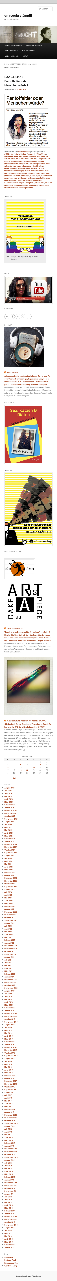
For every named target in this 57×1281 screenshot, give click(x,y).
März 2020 (8, 1005)
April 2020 (8, 1002)
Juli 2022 (8, 926)
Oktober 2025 (9, 816)
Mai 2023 (8, 897)
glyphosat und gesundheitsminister (22, 173)
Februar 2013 (9, 1244)
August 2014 (9, 1194)
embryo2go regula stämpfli (27, 166)
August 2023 (9, 889)
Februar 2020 (9, 1007)
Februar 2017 (9, 1109)
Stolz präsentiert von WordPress (28, 1276)
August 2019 (9, 1024)
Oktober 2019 (9, 1019)
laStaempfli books (28, 51)
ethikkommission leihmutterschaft (17, 168)
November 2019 (10, 1016)
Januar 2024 (9, 875)
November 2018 (10, 1050)
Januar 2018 (9, 1078)
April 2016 (8, 1137)
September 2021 (10, 954)
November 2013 (10, 1219)
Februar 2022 (9, 940)
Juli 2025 (8, 824)
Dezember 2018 (10, 1047)
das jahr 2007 (24, 163)
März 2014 (8, 1208)
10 (7, 767)
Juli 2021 (8, 960)
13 (27, 767)
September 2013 (10, 1225)
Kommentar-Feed (11, 1263)
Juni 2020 (8, 996)
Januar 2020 (9, 1010)
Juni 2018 (8, 1064)
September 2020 (10, 988)
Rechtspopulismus (11, 183)
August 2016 (9, 1126)
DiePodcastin (12, 373)
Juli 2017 (8, 1095)
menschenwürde (10, 178)
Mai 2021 (8, 965)
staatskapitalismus (26, 187)
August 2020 (9, 990)
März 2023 (8, 903)
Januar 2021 (9, 976)
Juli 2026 (8, 790)
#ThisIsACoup (41, 154)
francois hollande (37, 171)
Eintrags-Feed (10, 1260)
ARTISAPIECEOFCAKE (15, 629)
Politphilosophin (24, 180)
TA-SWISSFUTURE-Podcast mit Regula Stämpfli (26, 721)
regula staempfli (25, 183)
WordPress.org (10, 1265)
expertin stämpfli (37, 168)
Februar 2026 (9, 804)
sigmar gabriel (19, 185)
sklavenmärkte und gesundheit (37, 185)
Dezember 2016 (10, 1115)
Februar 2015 (9, 1177)
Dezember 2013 (10, 1216)
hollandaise (40, 173)
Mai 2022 (8, 931)
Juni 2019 (8, 1030)
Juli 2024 (8, 858)
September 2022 (10, 920)
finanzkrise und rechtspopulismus (17, 171)
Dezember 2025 (10, 810)
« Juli (14, 778)
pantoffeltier (40, 178)
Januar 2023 (9, 909)
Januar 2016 (9, 1146)
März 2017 (8, 1106)
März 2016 (8, 1140)
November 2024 (10, 847)
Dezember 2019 (10, 1013)
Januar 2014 (9, 1213)
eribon (40, 166)
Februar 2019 (9, 1041)
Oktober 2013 (9, 1222)
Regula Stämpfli (38, 183)
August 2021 (9, 957)
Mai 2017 (8, 1100)
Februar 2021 (9, 974)
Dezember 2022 (10, 912)
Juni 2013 (8, 1233)
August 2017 (9, 1092)
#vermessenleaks (11, 156)
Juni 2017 (8, 1098)
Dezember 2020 (10, 979)
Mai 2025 (8, 830)
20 (27, 770)
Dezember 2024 (10, 844)
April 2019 (8, 1036)
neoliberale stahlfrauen (26, 178)
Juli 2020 (8, 993)
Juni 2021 (8, 962)
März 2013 (8, 1242)
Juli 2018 (8, 1061)
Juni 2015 (8, 1165)
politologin (13, 180)
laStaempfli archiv (11, 51)
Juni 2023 (8, 895)
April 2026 (8, 799)
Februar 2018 (9, 1075)
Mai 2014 (8, 1202)
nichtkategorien (24, 151)
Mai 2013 (8, 1236)
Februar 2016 (9, 1143)
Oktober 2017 (9, 1086)
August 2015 (9, 1160)
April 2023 (8, 900)
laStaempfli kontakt (12, 56)
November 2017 (10, 1084)
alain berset (23, 156)
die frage (13, 166)
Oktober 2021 (9, 951)
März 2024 (8, 869)
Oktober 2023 (9, 883)
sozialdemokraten (11, 187)
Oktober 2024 (9, 850)
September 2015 (10, 1157)
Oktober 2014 (9, 1188)
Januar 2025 (9, 841)
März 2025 (8, 836)
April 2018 (8, 1070)
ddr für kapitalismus (37, 163)
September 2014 (10, 1191)
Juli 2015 (8, 1163)
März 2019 (8, 1039)
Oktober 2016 (9, 1120)
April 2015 (8, 1171)
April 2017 (8, 1103)
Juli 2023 (8, 892)
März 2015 (8, 1174)
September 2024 (10, 852)
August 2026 (9, 787)
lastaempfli (25, 175)
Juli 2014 (8, 1196)
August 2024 (9, 855)
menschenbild (46, 175)
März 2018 (8, 1072)
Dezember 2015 (10, 1148)
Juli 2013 (8, 1230)
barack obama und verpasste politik (32, 159)
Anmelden (8, 1257)
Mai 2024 (8, 864)
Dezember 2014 (10, 1182)
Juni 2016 (8, 1132)
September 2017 (10, 1089)
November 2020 (10, 982)
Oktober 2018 (9, 1053)
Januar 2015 (9, 1179)
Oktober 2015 (9, 1154)
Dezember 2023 (10, 878)
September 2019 (10, 1022)
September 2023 (10, 886)
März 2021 (8, 971)
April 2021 (8, 968)
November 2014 (10, 1185)
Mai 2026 (8, 796)
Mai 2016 (8, 1134)
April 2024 (8, 866)
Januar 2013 (9, 1247)
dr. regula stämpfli (18, 15)
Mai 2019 (8, 1033)
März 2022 (8, 937)
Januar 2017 (9, 1112)
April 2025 (8, 833)
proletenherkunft (36, 180)
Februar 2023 (9, 906)
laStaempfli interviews (34, 45)
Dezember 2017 (10, 1081)
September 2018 (10, 1055)
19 (21, 770)
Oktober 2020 (9, 985)
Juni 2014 (8, 1199)
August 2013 (9, 1227)
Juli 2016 (8, 1129)
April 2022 (8, 934)
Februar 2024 (9, 872)
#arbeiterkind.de (20, 154)
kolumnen (16, 175)
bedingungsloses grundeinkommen (24, 161)
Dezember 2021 (10, 945)
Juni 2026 (8, 793)
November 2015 (10, 1151)
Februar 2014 (9, 1210)
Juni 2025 (8, 827)
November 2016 (10, 1117)
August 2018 (9, 1058)
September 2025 (10, 819)
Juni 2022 (8, 929)
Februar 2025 (9, 838)
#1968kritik (8, 154)
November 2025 (10, 813)
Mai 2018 (8, 1067)
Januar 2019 (9, 1044)
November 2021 (10, 948)
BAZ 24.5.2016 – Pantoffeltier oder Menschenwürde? (16, 81)
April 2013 (8, 1239)
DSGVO (25, 56)
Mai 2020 (8, 999)
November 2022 (10, 914)
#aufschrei (31, 154)
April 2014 (8, 1205)
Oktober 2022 (9, 917)
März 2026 (8, 802)
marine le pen (35, 175)
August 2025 (9, 821)
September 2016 (10, 1123)
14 (34, 767)
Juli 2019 (8, 1027)
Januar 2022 (9, 943)
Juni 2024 (8, 861)
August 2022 (9, 923)
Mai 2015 (8, 1168)
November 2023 (10, 881)
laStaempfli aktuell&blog (13, 45)
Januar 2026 (9, 807)
